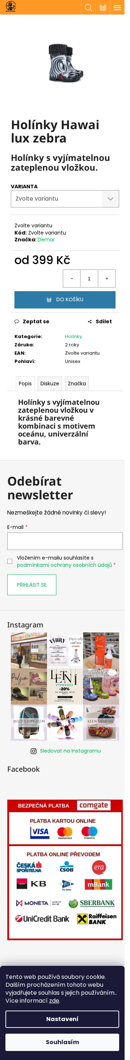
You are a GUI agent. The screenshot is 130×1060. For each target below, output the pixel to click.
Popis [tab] (25, 383)
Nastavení (62, 1019)
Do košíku (69, 299)
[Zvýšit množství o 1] (106, 278)
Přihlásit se (32, 584)
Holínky (73, 336)
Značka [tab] (77, 383)
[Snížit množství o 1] (72, 278)
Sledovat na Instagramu (70, 750)
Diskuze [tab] (49, 383)
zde (54, 1001)
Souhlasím (62, 1042)
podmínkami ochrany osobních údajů (64, 565)
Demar (46, 239)
